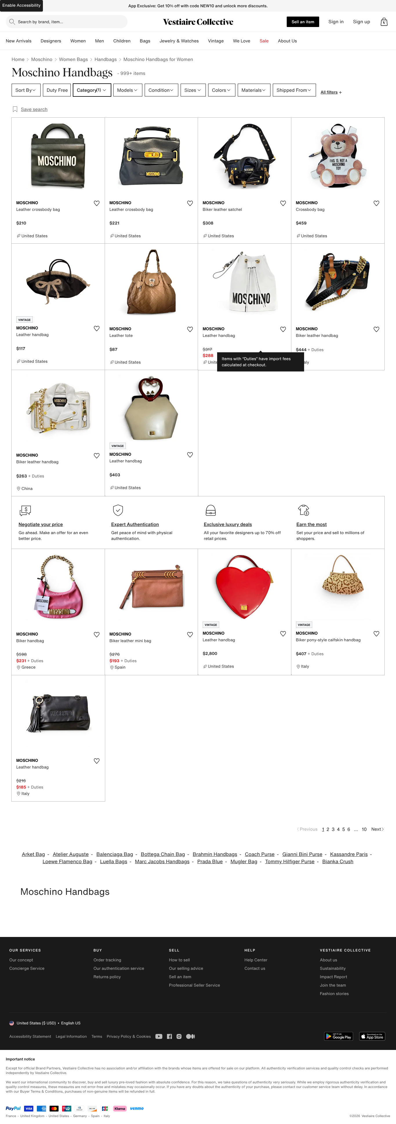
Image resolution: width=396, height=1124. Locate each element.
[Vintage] (228, 41)
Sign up (361, 22)
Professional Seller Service (194, 985)
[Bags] (154, 41)
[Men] (108, 41)
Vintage (216, 41)
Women (78, 41)
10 (364, 829)
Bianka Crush (337, 861)
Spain (95, 1116)
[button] (384, 22)
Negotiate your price (41, 524)
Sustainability (333, 968)
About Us (287, 41)
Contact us (254, 968)
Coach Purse (260, 854)
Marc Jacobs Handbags (162, 861)
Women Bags (73, 59)
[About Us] (301, 41)
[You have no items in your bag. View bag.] (384, 22)
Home (18, 59)
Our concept (21, 960)
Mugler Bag (243, 861)
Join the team (333, 985)
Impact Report (333, 977)
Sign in (336, 22)
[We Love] (255, 41)
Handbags (106, 59)
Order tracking (107, 960)
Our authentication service (118, 968)
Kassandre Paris (349, 854)
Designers (51, 41)
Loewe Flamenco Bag (67, 861)
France (11, 1116)
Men (99, 41)
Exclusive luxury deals (228, 524)
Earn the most (312, 524)
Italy (107, 1116)
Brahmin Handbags (215, 854)
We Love (241, 41)
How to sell (179, 960)
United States (59, 1116)
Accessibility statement (30, 1036)
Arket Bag (33, 854)
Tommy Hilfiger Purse (290, 861)
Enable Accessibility (21, 5)
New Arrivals (18, 41)
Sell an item (303, 22)
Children (122, 41)
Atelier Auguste (71, 854)
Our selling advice (186, 968)
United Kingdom (32, 1116)
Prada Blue (210, 861)
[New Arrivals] (36, 41)
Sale (264, 41)
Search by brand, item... (40, 22)
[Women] (90, 41)
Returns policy (107, 977)
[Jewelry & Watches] (203, 41)
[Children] (135, 41)
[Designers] (65, 41)
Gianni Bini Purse (302, 854)
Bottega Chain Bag (163, 854)
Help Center (255, 960)
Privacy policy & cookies (129, 1036)
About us (328, 960)
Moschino (41, 59)
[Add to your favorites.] (96, 203)
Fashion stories (334, 994)
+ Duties (316, 349)
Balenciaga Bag (115, 854)
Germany (80, 1116)
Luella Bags (113, 861)
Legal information (71, 1036)
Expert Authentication (135, 524)
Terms (96, 1036)
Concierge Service (26, 968)
